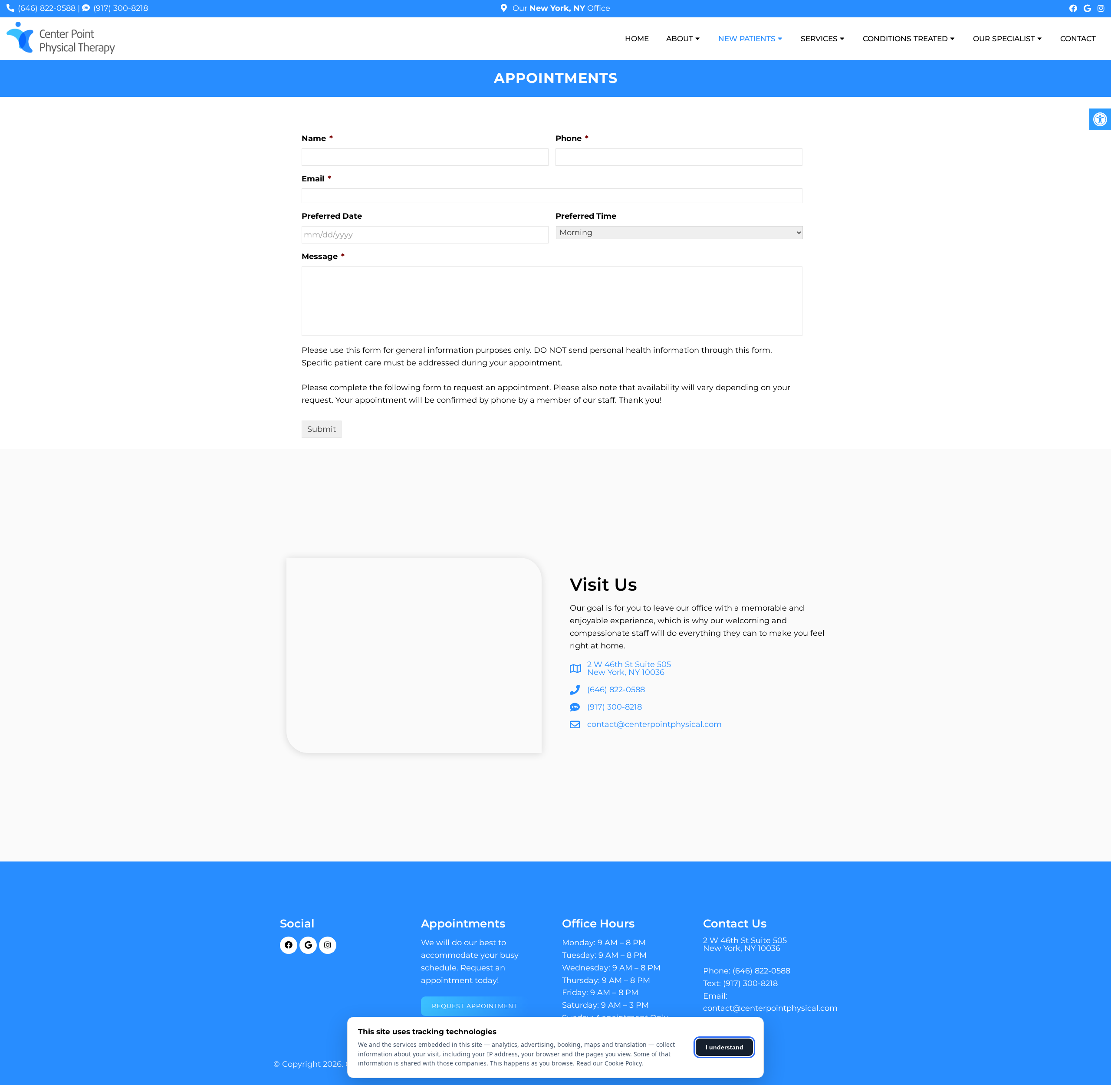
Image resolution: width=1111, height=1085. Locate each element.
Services (819, 38)
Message (323, 256)
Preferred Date (332, 216)
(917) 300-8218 (120, 8)
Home (637, 38)
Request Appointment (474, 1006)
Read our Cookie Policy (608, 1063)
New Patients (747, 38)
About (679, 38)
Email (316, 179)
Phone (572, 138)
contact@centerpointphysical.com (654, 724)
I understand (724, 1047)
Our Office (560, 8)
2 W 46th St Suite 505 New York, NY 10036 (629, 668)
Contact (1078, 38)
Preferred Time (586, 216)
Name (317, 138)
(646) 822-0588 (47, 8)
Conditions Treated (905, 38)
